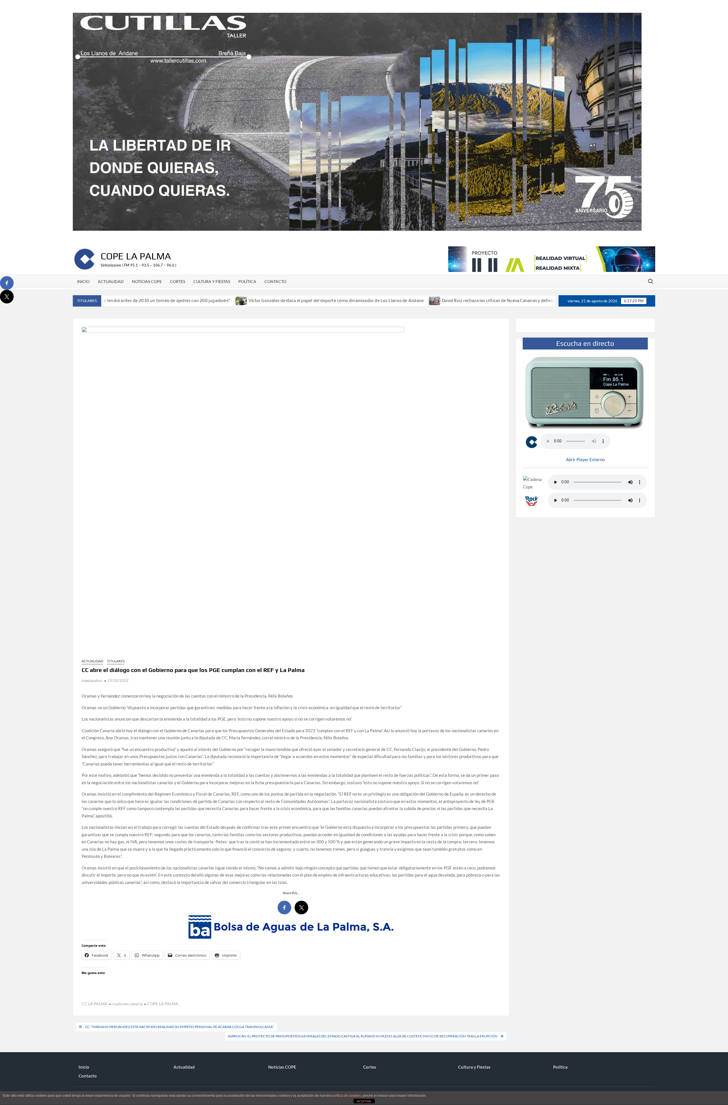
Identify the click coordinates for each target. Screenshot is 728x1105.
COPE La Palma (136, 255)
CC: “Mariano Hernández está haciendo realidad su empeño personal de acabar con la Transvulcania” (179, 1027)
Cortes (177, 281)
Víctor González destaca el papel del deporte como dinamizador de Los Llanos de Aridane (279, 300)
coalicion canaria (127, 1003)
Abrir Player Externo (585, 459)
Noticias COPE (147, 281)
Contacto (275, 281)
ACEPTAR (364, 1101)
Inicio (83, 281)
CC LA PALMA (94, 1003)
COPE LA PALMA (162, 1003)
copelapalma (92, 680)
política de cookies (346, 1096)
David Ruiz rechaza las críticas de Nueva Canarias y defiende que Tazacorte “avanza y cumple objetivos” (486, 300)
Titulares (116, 661)
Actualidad (111, 281)
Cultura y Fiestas (211, 281)
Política (247, 281)
